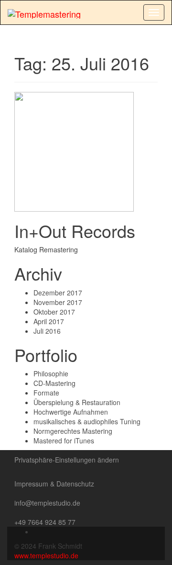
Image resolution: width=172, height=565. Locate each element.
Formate (46, 392)
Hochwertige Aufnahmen (70, 412)
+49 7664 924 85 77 (44, 522)
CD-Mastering (54, 383)
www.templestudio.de (46, 555)
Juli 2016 (47, 331)
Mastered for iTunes (63, 440)
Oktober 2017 (54, 311)
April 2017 (48, 321)
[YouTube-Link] (36, 531)
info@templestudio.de (47, 503)
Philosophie (50, 373)
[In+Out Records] (74, 150)
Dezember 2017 (57, 292)
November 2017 (57, 302)
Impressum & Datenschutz (54, 483)
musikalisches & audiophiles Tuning (86, 421)
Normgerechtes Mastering (72, 431)
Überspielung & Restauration (76, 402)
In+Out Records (74, 230)
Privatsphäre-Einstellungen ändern (66, 459)
